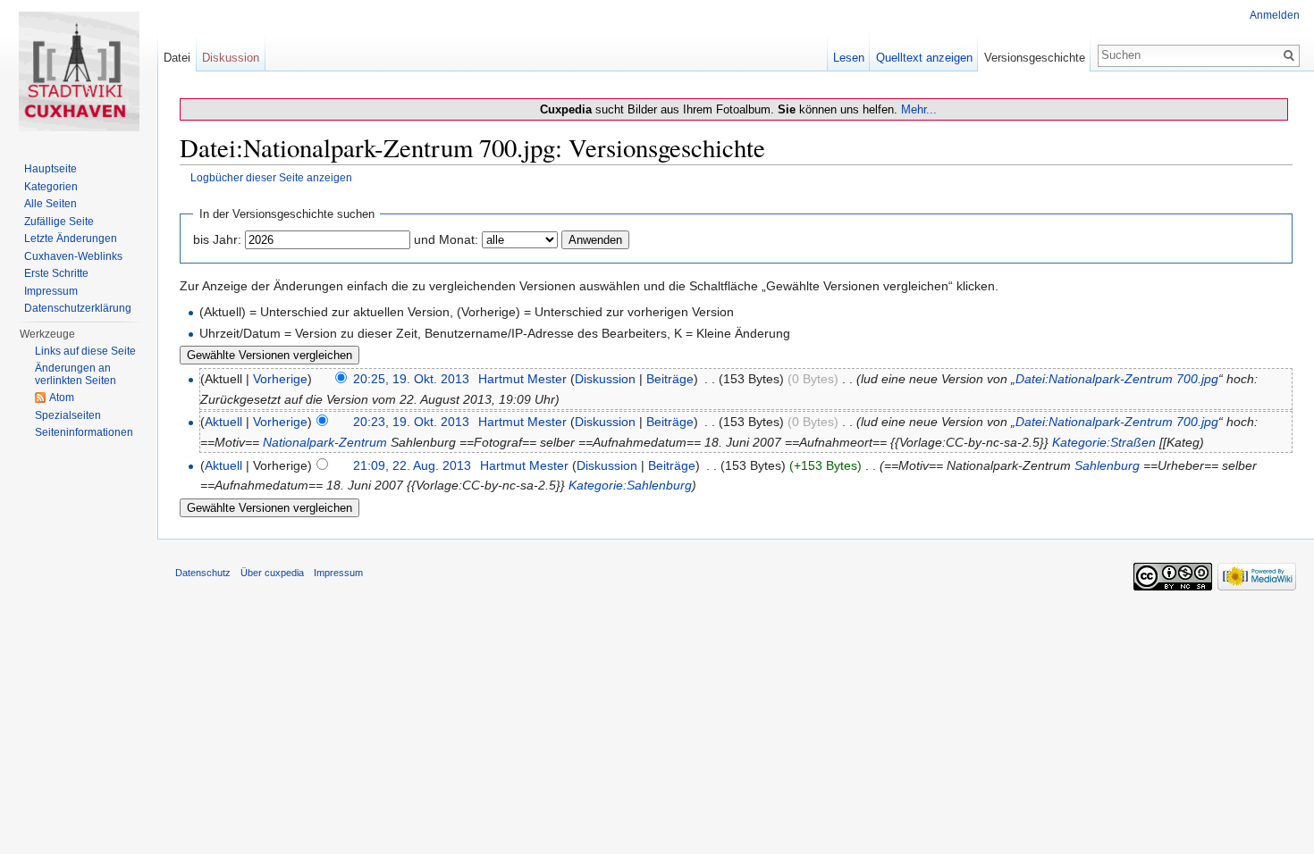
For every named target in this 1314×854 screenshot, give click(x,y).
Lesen (848, 57)
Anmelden (1275, 15)
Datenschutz (203, 572)
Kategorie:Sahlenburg (630, 485)
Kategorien (51, 186)
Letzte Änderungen (70, 238)
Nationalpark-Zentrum (325, 442)
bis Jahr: (217, 239)
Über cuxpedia (272, 572)
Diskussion (605, 379)
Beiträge (670, 379)
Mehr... (919, 109)
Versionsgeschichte (1034, 57)
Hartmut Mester (522, 379)
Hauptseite (50, 169)
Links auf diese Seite (85, 351)
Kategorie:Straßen (1104, 442)
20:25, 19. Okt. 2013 (411, 379)
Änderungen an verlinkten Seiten (75, 374)
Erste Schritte (56, 273)
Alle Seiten (50, 203)
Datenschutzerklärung (77, 308)
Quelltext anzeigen (924, 57)
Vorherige (280, 379)
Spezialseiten (68, 415)
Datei (177, 57)
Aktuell (223, 421)
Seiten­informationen (84, 432)
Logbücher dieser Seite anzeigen (271, 177)
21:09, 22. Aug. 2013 (412, 465)
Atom (61, 397)
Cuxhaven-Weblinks (73, 256)
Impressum (51, 291)
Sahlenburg (1107, 465)
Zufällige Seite (59, 221)
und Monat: (446, 239)
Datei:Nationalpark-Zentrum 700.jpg (1116, 379)
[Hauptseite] (78, 71)
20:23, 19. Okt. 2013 (411, 421)
